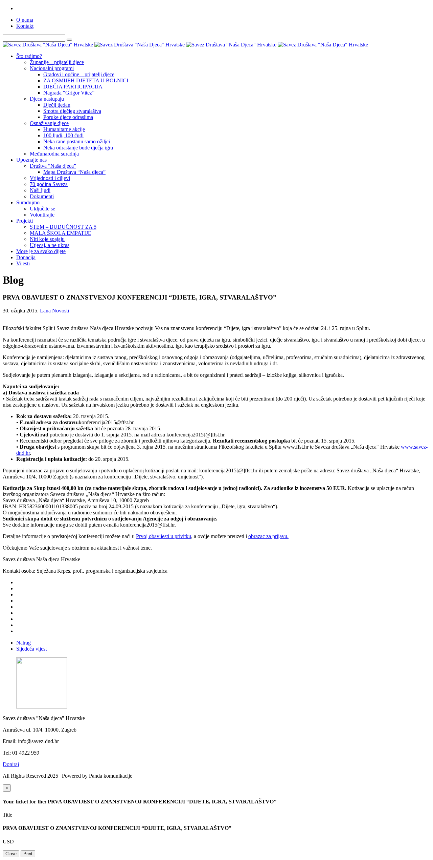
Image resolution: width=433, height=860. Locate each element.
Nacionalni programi (52, 68)
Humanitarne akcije (64, 129)
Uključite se (42, 208)
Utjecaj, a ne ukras (49, 245)
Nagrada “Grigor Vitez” (68, 93)
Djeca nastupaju (47, 99)
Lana (45, 310)
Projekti (24, 221)
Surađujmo (28, 202)
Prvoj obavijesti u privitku (163, 536)
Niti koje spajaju (47, 239)
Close (11, 853)
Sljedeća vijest (31, 649)
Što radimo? (29, 56)
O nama (24, 20)
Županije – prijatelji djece (57, 62)
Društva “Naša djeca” (53, 166)
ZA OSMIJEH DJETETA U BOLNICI (85, 80)
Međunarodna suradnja (54, 154)
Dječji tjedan (56, 105)
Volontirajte (42, 215)
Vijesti (23, 263)
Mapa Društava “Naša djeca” (74, 172)
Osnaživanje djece (49, 123)
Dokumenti (42, 196)
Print (27, 853)
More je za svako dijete (41, 251)
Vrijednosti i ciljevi (50, 178)
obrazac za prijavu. (268, 536)
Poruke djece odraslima (68, 117)
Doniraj (11, 764)
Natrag (23, 643)
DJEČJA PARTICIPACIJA (72, 86)
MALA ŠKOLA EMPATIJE (60, 233)
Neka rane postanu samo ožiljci (76, 141)
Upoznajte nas (31, 160)
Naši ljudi (40, 190)
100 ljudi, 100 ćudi (63, 135)
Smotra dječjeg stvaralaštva (72, 111)
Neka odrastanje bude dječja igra (78, 147)
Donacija (26, 257)
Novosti (60, 310)
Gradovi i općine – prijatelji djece (78, 74)
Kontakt (24, 26)
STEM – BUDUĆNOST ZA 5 (63, 227)
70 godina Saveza (49, 184)
